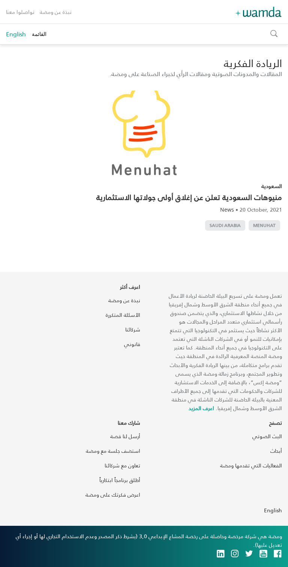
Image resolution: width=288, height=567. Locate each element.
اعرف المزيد (201, 408)
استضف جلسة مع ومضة (113, 451)
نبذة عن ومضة (56, 12)
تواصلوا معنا (20, 12)
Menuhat (264, 225)
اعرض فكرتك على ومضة (113, 494)
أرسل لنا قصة (125, 436)
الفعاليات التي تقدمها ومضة (251, 465)
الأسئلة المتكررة (123, 315)
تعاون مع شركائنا (122, 465)
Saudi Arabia (225, 225)
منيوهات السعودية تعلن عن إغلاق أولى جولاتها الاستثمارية (189, 197)
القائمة (39, 33)
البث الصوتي (267, 436)
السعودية (271, 186)
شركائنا (132, 329)
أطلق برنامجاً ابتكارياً (119, 480)
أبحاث (276, 451)
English (16, 34)
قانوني (132, 344)
